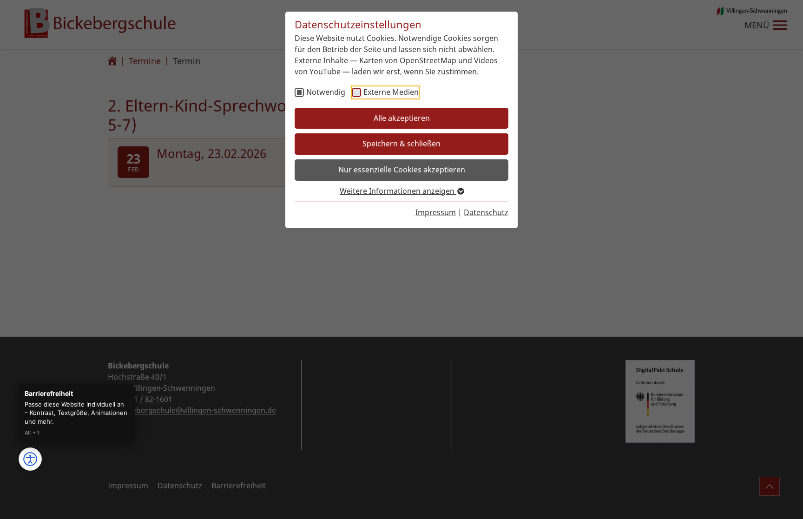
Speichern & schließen (401, 143)
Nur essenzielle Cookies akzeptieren (401, 169)
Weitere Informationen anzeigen (398, 191)
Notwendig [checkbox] (325, 92)
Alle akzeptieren (402, 118)
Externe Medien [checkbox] (391, 92)
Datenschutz (486, 212)
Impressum (435, 212)
